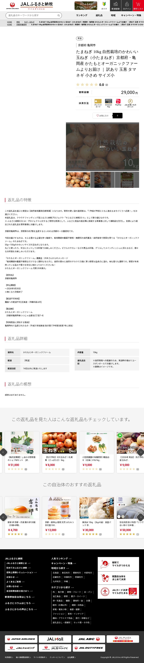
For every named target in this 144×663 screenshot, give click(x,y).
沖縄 (66, 581)
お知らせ (10, 577)
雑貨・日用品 (78, 605)
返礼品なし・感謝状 (61, 622)
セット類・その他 (81, 622)
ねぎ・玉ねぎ (29, 22)
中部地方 (88, 573)
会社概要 (70, 657)
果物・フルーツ (74, 592)
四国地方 (79, 577)
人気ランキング (59, 558)
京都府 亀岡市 (87, 45)
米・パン (88, 592)
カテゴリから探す (60, 587)
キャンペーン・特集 (131, 15)
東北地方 (66, 573)
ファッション (59, 614)
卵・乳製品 (58, 601)
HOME (9, 22)
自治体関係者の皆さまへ (17, 591)
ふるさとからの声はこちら (19, 609)
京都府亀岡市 (21, 25)
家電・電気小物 (60, 609)
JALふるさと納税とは (16, 563)
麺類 (68, 601)
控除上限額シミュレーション (19, 572)
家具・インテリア (76, 614)
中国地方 (68, 577)
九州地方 (57, 581)
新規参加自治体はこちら (18, 597)
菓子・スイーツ (78, 596)
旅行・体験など (82, 618)
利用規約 (8, 657)
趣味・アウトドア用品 (62, 618)
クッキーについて (56, 657)
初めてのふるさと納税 (16, 568)
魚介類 (61, 592)
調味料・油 (78, 601)
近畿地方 (57, 577)
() (106, 85)
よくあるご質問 (13, 582)
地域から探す (58, 568)
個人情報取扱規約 (22, 657)
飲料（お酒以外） (60, 605)
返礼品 (99, 15)
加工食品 (57, 596)
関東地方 (77, 573)
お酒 (88, 601)
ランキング (81, 15)
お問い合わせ (12, 586)
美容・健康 (75, 609)
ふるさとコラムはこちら (18, 603)
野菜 (18, 22)
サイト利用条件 (39, 657)
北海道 (56, 573)
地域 (113, 15)
